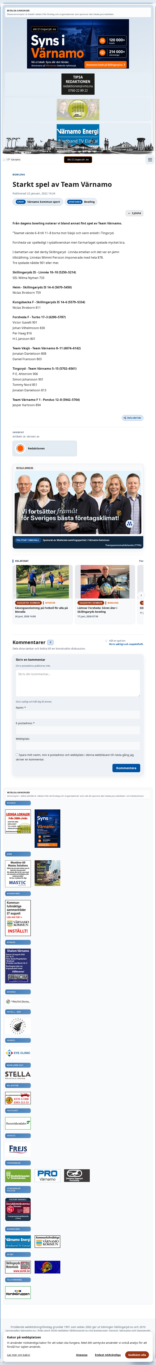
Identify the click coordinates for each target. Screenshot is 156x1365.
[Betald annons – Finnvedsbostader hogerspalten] (18, 1123)
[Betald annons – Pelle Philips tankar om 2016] (78, 135)
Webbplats (22, 739)
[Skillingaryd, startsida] (78, 159)
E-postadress (25, 723)
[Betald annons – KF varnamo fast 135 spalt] (47, 1241)
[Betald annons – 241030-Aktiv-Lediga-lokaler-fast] (18, 821)
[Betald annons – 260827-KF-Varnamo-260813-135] (18, 918)
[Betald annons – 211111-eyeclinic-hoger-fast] (18, 1053)
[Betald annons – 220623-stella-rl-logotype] (18, 1075)
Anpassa (82, 1355)
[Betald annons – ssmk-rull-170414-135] (18, 1267)
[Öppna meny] (149, 159)
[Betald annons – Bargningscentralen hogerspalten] (18, 1098)
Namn (21, 707)
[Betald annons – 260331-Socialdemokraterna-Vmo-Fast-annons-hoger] (18, 1207)
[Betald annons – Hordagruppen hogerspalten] (18, 1292)
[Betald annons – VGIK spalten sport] (47, 1267)
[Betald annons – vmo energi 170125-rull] (18, 1241)
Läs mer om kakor (18, 1355)
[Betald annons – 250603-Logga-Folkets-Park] (18, 1002)
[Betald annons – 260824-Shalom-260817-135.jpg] (18, 966)
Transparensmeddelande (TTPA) (123, 545)
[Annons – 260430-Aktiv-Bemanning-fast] (78, 109)
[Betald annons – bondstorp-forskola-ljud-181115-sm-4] (78, 84)
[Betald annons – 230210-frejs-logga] (18, 1149)
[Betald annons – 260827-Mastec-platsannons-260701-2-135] (18, 873)
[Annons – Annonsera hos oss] (47, 828)
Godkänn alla (137, 1355)
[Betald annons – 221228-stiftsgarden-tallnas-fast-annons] (18, 1026)
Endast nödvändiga (108, 1355)
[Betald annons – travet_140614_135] (77, 1175)
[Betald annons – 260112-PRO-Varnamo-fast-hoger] (47, 1175)
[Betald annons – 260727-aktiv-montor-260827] (47, 873)
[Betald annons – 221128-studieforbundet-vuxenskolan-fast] (18, 1175)
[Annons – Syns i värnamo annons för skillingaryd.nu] (78, 44)
